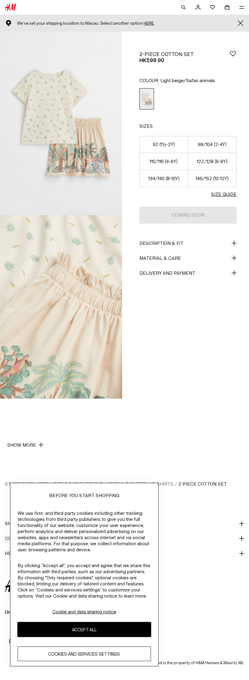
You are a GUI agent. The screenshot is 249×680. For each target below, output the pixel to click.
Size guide (224, 194)
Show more (21, 445)
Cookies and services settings (84, 654)
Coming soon (188, 215)
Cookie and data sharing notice (84, 611)
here (149, 23)
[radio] (146, 99)
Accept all (84, 629)
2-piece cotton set (202, 483)
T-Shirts (162, 483)
